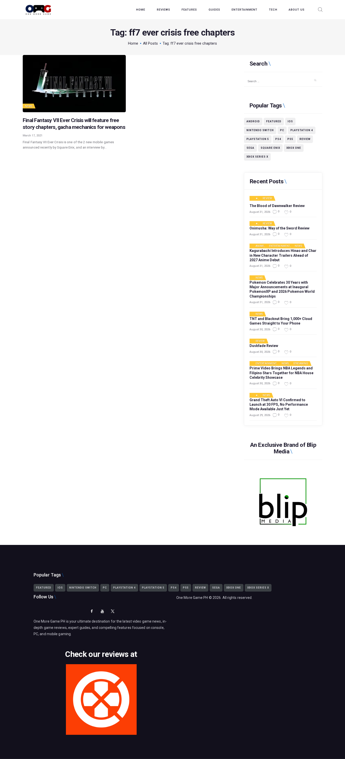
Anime (260, 246)
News (28, 106)
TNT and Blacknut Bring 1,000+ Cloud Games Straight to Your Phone (281, 321)
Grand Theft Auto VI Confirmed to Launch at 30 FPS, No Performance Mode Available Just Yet (279, 404)
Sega (250, 148)
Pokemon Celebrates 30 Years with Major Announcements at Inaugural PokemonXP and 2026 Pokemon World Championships (282, 289)
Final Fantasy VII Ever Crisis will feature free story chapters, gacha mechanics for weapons (74, 123)
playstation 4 (301, 130)
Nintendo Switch (260, 130)
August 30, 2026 (260, 329)
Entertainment (279, 246)
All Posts (150, 43)
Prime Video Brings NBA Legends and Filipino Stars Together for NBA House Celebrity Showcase (281, 372)
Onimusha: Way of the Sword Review (279, 228)
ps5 (290, 139)
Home (133, 43)
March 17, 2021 (32, 135)
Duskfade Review (264, 346)
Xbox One (293, 148)
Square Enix (270, 148)
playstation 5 (258, 139)
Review (305, 139)
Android (253, 121)
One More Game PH (192, 598)
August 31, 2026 (260, 212)
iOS (290, 121)
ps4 (278, 139)
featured (273, 121)
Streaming (300, 363)
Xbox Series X (257, 156)
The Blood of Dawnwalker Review (277, 206)
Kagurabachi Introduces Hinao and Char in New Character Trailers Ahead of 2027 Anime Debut (283, 255)
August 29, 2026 (260, 415)
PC (282, 130)
